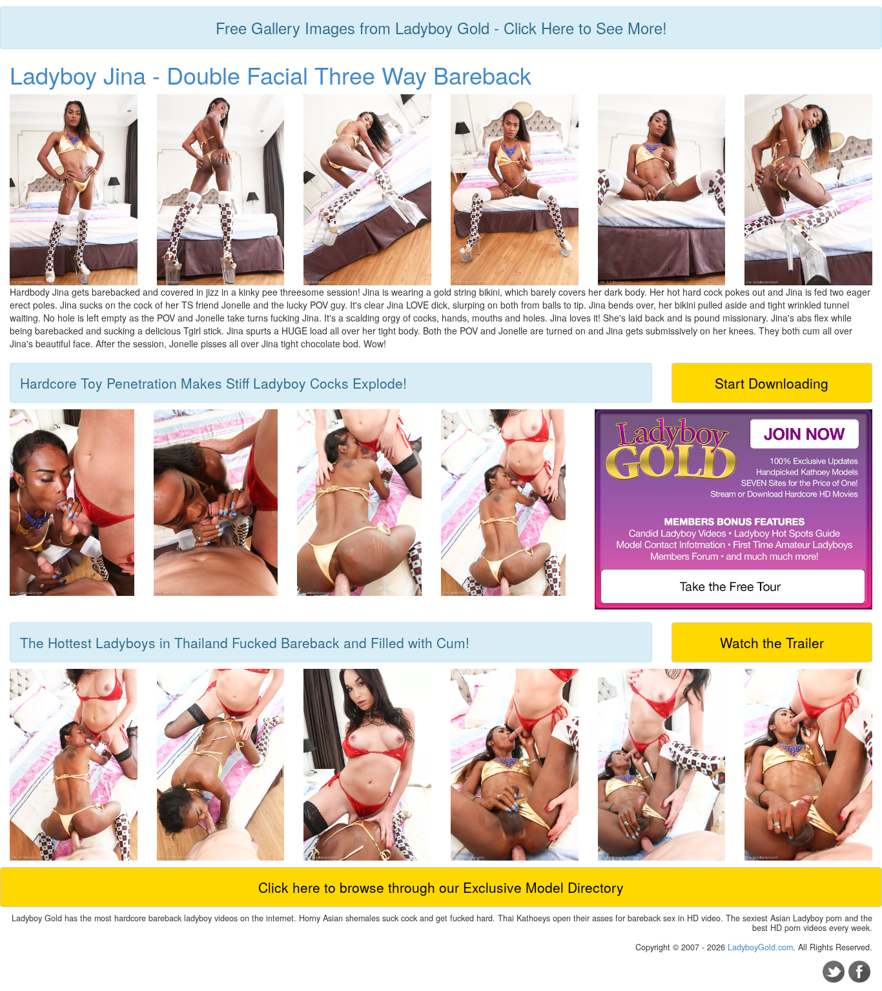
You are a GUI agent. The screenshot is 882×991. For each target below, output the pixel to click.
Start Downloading (771, 383)
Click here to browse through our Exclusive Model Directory (441, 887)
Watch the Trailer (772, 642)
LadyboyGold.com (760, 947)
